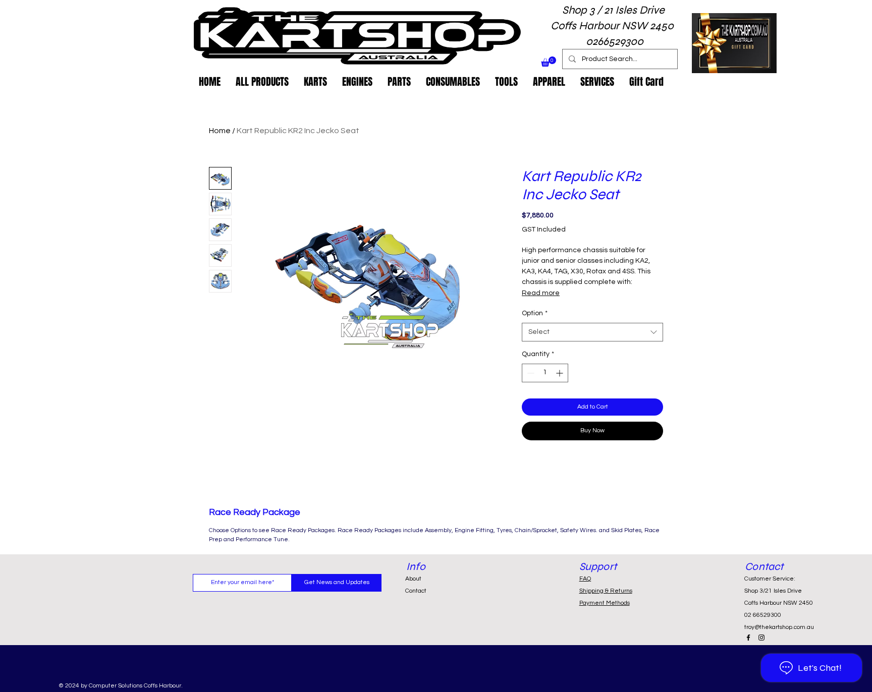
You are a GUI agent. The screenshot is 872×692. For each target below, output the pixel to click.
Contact (415, 591)
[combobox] (592, 332)
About (413, 578)
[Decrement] (529, 373)
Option (535, 313)
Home (220, 131)
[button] (548, 61)
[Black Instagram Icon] (761, 637)
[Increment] (560, 373)
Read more (541, 293)
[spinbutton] (545, 373)
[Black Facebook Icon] (748, 637)
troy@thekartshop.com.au (779, 627)
